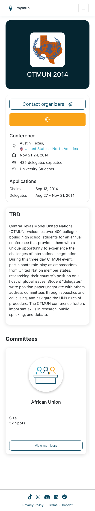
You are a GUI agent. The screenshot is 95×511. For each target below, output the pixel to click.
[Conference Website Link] (47, 120)
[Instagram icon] (38, 497)
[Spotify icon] (64, 497)
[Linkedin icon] (56, 497)
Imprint (67, 505)
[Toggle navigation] (83, 8)
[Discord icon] (47, 497)
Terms (52, 505)
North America (65, 148)
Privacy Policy (33, 505)
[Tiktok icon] (30, 497)
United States (36, 148)
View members (46, 445)
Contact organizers (43, 104)
